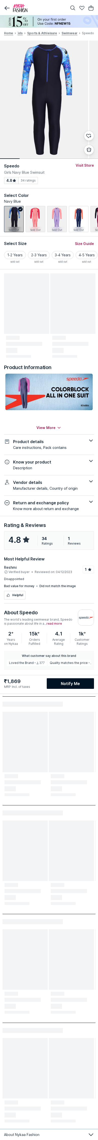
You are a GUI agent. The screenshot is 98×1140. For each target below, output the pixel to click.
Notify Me (70, 683)
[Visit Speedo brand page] (86, 617)
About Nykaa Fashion (21, 1134)
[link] (14, 219)
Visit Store (85, 165)
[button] (7, 8)
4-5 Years (87, 255)
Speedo (12, 165)
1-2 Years (15, 255)
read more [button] (54, 623)
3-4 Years (63, 255)
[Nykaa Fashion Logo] (39, 8)
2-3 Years (39, 255)
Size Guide (84, 243)
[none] (49, 21)
